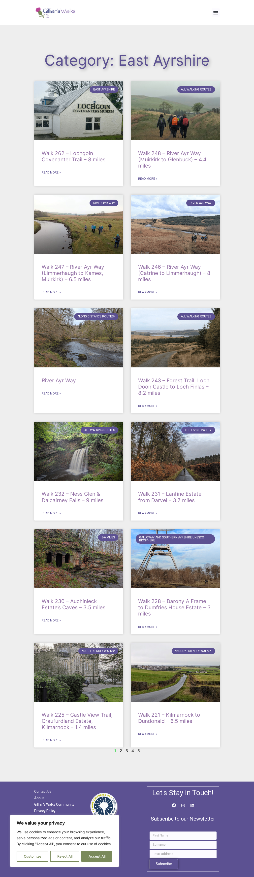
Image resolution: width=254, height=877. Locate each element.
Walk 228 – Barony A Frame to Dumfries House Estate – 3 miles (174, 607)
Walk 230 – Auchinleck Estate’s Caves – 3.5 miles (73, 604)
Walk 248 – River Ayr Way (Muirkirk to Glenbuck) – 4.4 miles (172, 159)
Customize (32, 856)
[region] (64, 841)
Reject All (64, 856)
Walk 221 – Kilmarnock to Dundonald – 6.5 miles (169, 718)
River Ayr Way (59, 380)
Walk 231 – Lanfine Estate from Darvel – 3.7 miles (169, 497)
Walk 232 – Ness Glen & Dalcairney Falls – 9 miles (72, 497)
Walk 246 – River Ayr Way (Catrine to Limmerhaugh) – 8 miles (174, 273)
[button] (216, 12)
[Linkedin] (192, 805)
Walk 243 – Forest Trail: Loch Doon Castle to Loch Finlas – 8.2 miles (173, 386)
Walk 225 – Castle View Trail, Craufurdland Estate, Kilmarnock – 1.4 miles (77, 721)
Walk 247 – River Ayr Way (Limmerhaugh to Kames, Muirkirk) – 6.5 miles (73, 273)
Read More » (51, 172)
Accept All (97, 856)
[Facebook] (174, 805)
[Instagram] (183, 805)
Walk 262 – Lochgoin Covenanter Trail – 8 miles (73, 156)
